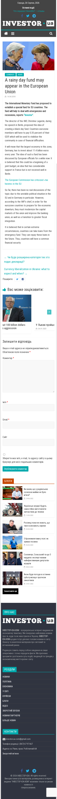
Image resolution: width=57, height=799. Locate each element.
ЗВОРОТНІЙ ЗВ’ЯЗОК (11, 710)
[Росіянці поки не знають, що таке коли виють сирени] (12, 521)
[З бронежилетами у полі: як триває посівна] (12, 537)
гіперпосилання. (28, 787)
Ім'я (5, 402)
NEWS (20, 75)
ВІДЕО (5, 706)
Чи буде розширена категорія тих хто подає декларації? (27, 259)
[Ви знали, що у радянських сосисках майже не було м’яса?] (12, 488)
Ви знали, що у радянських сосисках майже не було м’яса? (36, 492)
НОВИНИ (6, 677)
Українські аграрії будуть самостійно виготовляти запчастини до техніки (35, 509)
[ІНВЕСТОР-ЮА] (6, 33)
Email (6, 419)
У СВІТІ (6, 691)
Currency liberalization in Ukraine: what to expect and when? (27, 271)
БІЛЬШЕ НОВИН (9, 720)
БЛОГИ (5, 701)
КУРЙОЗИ (7, 696)
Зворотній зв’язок (11, 753)
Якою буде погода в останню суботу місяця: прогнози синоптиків (37, 577)
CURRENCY (10, 75)
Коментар (8, 358)
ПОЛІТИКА (7, 681)
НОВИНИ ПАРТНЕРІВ (11, 715)
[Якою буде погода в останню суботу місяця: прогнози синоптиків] (12, 573)
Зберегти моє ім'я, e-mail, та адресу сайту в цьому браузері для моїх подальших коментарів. (27, 460)
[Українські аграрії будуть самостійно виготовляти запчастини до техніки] (12, 504)
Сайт (5, 437)
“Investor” (28, 115)
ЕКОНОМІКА (8, 686)
